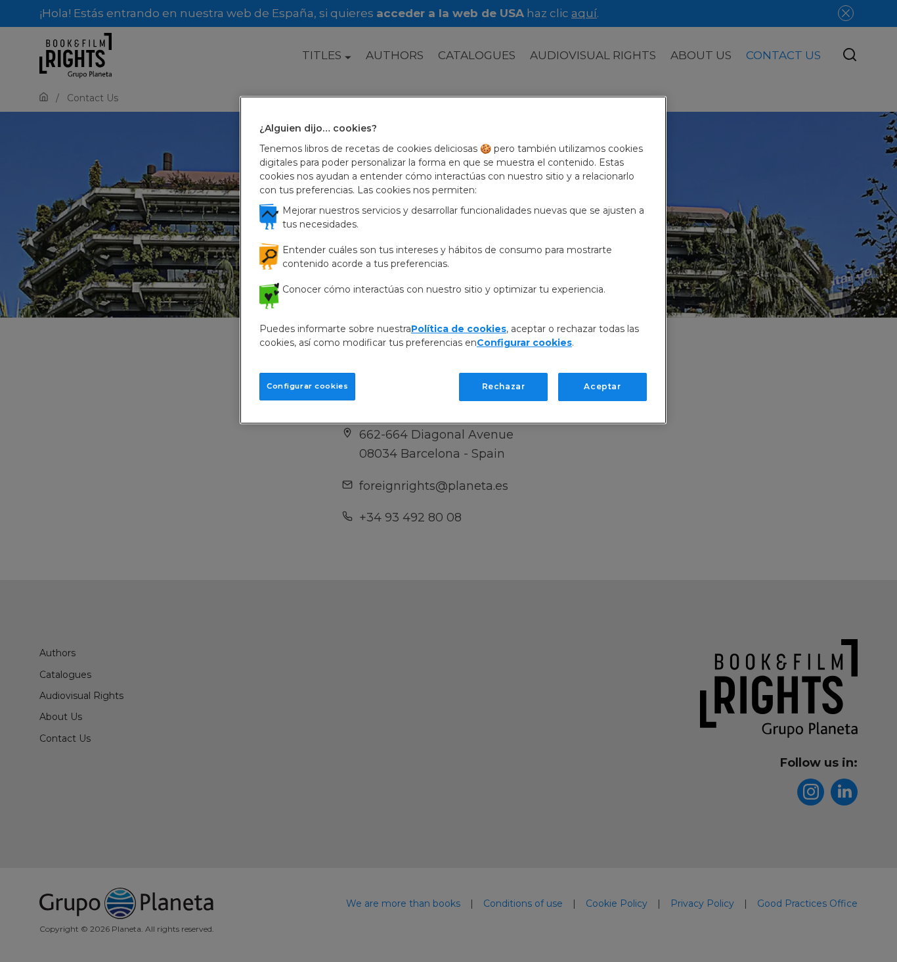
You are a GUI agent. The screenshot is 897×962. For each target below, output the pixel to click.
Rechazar (503, 386)
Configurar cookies (307, 386)
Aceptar (602, 386)
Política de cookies (458, 329)
